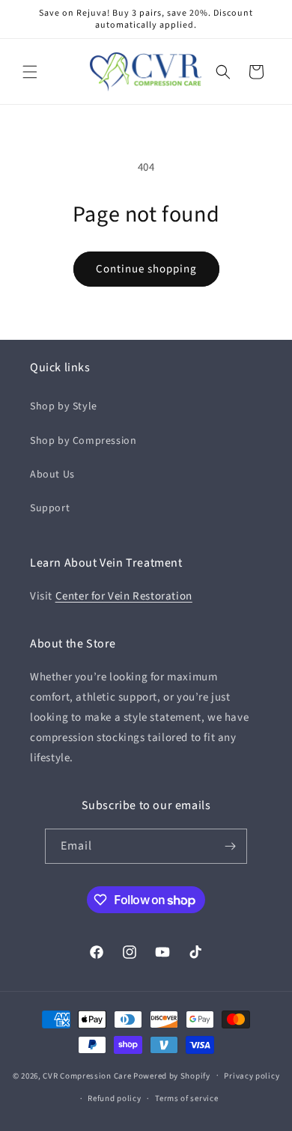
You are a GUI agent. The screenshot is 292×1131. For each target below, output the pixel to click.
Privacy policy (251, 1076)
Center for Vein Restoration (123, 596)
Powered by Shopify (171, 1075)
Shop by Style (63, 406)
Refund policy (114, 1098)
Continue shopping (146, 269)
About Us (52, 474)
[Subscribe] (229, 846)
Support (50, 508)
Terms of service (186, 1098)
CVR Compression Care (87, 1075)
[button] (29, 71)
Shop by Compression (83, 440)
